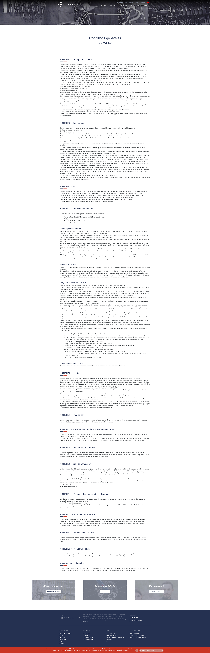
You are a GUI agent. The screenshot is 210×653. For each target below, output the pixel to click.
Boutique (105, 591)
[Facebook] (117, 2)
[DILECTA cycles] (68, 5)
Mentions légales (134, 633)
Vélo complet (86, 633)
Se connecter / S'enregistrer (139, 2)
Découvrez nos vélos (65, 633)
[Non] (208, 650)
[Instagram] (119, 2)
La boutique (135, 5)
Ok (137, 650)
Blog (60, 641)
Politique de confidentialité (137, 635)
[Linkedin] (122, 2)
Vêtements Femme (88, 639)
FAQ (107, 641)
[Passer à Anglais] (148, 2)
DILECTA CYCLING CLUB (136, 620)
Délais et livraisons (111, 635)
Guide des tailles (110, 633)
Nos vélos (113, 5)
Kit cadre (85, 635)
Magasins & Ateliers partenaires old (116, 637)
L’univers (103, 5)
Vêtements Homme (88, 637)
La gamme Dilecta (53, 591)
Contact (145, 5)
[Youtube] (121, 2)
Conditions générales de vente (138, 637)
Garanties (109, 639)
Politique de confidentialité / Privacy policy (151, 650)
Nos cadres (124, 5)
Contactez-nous (156, 591)
